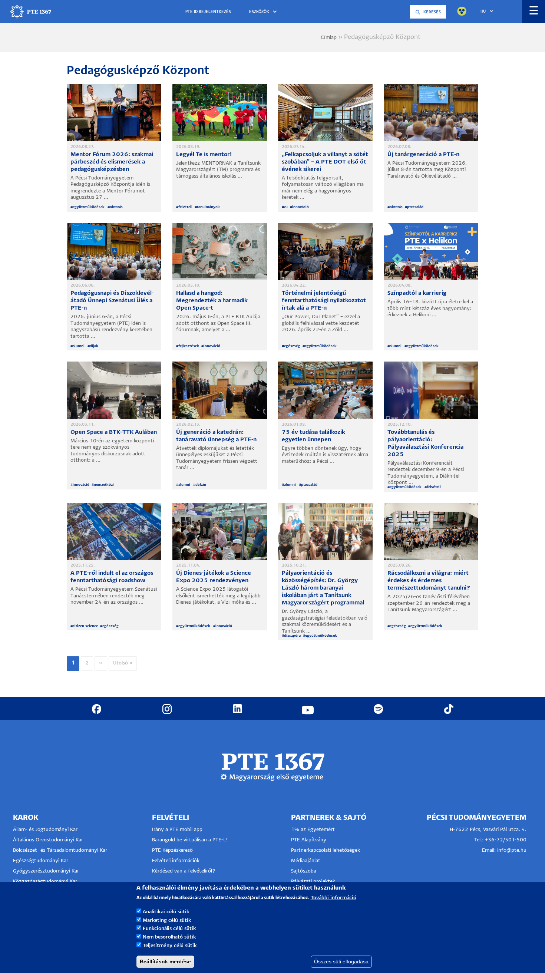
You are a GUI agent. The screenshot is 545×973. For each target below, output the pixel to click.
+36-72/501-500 (505, 840)
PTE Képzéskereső (172, 850)
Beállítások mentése (165, 961)
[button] (264, 12)
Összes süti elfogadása (341, 961)
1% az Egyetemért (313, 829)
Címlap (329, 37)
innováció (300, 207)
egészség (292, 346)
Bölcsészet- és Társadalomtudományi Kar (60, 850)
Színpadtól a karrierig (416, 293)
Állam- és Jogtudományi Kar (45, 829)
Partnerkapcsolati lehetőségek (325, 850)
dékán (200, 484)
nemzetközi (104, 484)
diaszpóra (292, 635)
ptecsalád (415, 207)
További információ (333, 898)
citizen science (85, 626)
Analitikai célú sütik (166, 911)
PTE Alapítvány (308, 840)
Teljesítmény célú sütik (170, 945)
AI (286, 207)
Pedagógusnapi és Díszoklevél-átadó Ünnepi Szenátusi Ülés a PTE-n (111, 300)
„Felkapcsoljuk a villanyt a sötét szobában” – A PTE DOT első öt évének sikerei (325, 162)
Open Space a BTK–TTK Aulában (113, 432)
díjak (94, 346)
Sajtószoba (303, 871)
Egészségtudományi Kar (40, 860)
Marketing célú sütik (167, 920)
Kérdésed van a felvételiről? (183, 871)
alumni (79, 346)
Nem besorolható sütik (169, 937)
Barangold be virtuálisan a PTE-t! (189, 840)
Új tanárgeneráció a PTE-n (423, 154)
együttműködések (89, 207)
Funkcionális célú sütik (169, 928)
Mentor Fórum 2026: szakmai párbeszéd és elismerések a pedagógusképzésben (111, 162)
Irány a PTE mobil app (178, 829)
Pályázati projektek (313, 881)
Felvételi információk (175, 860)
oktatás (116, 207)
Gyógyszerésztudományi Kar (46, 871)
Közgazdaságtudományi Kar (45, 881)
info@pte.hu (511, 850)
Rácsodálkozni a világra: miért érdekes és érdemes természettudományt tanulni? (428, 580)
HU (483, 11)
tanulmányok (208, 207)
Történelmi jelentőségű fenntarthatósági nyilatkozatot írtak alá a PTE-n (324, 300)
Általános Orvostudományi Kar (48, 840)
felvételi (185, 207)
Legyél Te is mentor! (204, 154)
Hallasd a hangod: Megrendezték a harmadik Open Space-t (212, 300)
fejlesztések (188, 346)
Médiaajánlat (305, 860)
